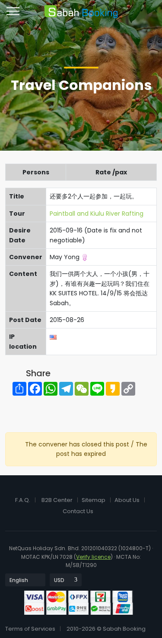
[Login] (118, 15)
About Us (127, 500)
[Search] (150, 15)
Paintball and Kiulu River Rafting (96, 213)
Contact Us (78, 511)
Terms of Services (30, 629)
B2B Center (57, 500)
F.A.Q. (22, 500)
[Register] (134, 15)
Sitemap (93, 500)
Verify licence (93, 557)
